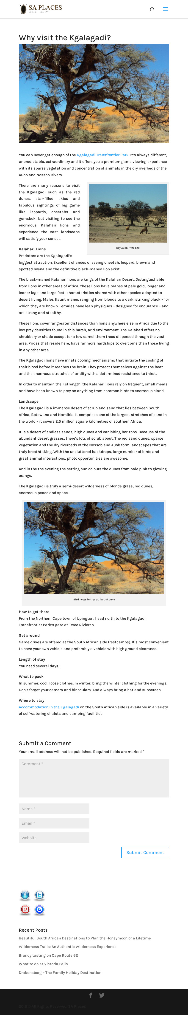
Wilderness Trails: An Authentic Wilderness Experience (67, 946)
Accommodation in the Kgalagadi (49, 707)
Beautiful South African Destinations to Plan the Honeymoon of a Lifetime (85, 938)
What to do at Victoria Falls (43, 963)
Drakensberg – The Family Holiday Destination (60, 972)
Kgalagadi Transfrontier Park (103, 155)
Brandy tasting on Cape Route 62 (48, 955)
